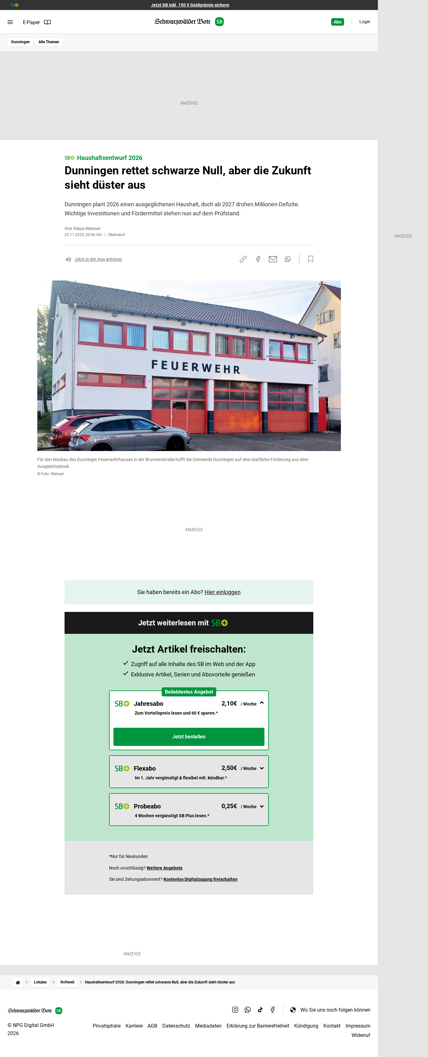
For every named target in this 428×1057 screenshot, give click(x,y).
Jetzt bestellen (189, 737)
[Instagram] (235, 1010)
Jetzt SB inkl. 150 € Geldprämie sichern (190, 5)
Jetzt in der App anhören (98, 259)
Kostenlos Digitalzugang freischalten (200, 879)
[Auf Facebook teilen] (258, 259)
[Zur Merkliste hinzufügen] (309, 259)
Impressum (358, 1026)
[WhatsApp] (248, 1010)
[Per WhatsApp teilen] (288, 259)
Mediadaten (208, 1026)
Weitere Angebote (165, 867)
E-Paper (31, 22)
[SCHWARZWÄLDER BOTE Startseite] (189, 21)
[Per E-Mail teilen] (273, 259)
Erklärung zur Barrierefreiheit (258, 1026)
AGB (152, 1026)
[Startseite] (18, 982)
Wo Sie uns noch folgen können (335, 1010)
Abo (338, 21)
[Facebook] (273, 1010)
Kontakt (332, 1026)
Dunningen (20, 42)
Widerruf (361, 1035)
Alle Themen (49, 42)
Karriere (134, 1026)
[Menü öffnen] (10, 22)
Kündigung (306, 1026)
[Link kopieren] (243, 259)
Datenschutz (176, 1026)
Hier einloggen (223, 592)
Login (364, 21)
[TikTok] (260, 1010)
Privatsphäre (107, 1026)
